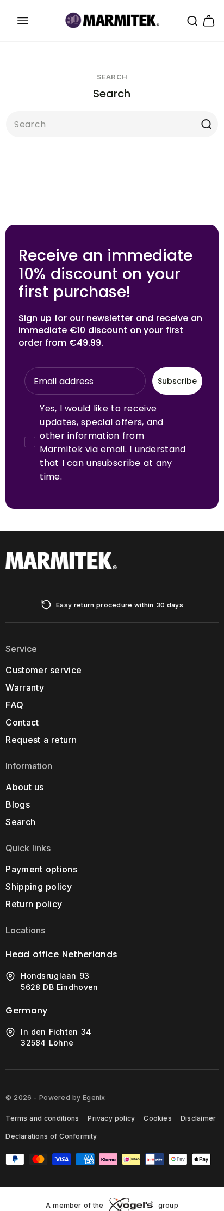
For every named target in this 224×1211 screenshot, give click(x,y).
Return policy (33, 904)
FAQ (14, 704)
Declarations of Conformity (51, 1136)
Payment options (41, 869)
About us (24, 787)
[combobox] (111, 124)
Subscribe (177, 381)
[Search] (206, 124)
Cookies (158, 1118)
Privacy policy (111, 1118)
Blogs (17, 804)
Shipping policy (38, 886)
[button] (23, 21)
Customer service (43, 670)
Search (20, 821)
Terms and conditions (42, 1118)
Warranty (24, 687)
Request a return (41, 739)
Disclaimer (198, 1118)
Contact (22, 722)
